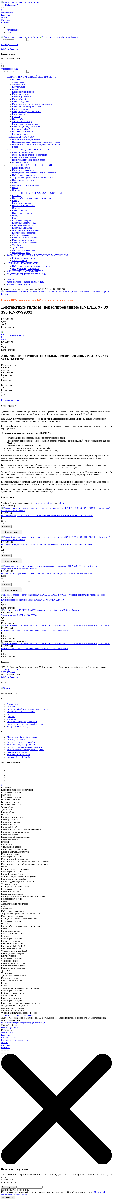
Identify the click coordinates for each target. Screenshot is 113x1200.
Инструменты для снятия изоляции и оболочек (34, 173)
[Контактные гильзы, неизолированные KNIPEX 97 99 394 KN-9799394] (56, 626)
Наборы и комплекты (17, 752)
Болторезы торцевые (22, 134)
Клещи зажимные (20, 109)
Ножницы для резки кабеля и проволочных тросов (36, 142)
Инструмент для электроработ (21, 742)
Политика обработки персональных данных (27, 709)
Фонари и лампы (20, 162)
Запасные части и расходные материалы (25, 749)
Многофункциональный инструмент (29, 155)
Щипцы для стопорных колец (26, 124)
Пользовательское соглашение (21, 711)
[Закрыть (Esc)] (2, 1050)
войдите (62, 503)
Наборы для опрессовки (23, 175)
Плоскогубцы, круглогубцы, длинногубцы (32, 198)
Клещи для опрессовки (23, 170)
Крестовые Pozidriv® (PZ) (24, 223)
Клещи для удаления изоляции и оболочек (32, 104)
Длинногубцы (18, 84)
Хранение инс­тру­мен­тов (18, 754)
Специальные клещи (22, 121)
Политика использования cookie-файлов (26, 724)
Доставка (5, 20)
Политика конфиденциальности (22, 721)
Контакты (5, 22)
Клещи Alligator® (20, 102)
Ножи (15, 187)
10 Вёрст (16, 693)
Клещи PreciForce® (21, 168)
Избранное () (26, 1023)
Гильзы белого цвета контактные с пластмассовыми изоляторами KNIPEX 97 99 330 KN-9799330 (47, 544)
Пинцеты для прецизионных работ (28, 160)
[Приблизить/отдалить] (8, 1050)
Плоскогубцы (18, 119)
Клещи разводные (20, 94)
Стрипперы (17, 190)
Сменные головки (20, 235)
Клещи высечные (20, 114)
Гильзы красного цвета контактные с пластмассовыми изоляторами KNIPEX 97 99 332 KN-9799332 (48, 573)
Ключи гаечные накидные (24, 238)
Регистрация (12, 30)
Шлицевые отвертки (22, 220)
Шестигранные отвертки (24, 233)
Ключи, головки (19, 210)
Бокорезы (16, 89)
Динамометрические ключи (25, 250)
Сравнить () (39, 1023)
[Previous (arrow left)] (2, 1053)
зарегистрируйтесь (44, 503)
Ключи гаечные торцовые (24, 240)
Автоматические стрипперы (25, 185)
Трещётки (16, 245)
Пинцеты (16, 215)
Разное (15, 218)
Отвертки (16, 208)
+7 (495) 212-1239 (9, 5)
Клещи (15, 182)
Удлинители (18, 247)
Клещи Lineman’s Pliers (23, 152)
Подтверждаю (8, 1197)
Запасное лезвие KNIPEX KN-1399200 (19, 615)
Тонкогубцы (18, 82)
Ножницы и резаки (16, 740)
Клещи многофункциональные (26, 111)
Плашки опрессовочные (23, 180)
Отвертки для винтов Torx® (25, 230)
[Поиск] (28, 40)
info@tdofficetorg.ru (10, 49)
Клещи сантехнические (23, 92)
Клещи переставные (21, 97)
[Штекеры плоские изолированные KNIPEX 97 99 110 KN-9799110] (56, 595)
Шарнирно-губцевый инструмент (22, 737)
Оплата (4, 18)
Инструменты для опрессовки (21, 744)
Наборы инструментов (22, 213)
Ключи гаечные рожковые (24, 242)
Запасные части (19, 260)
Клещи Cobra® (19, 99)
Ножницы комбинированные (26, 139)
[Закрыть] (56, 1164)
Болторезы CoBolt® (21, 129)
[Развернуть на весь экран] (5, 1050)
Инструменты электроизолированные (24, 747)
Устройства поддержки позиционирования (32, 178)
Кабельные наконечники (23, 258)
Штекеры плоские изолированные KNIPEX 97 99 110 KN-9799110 (32, 600)
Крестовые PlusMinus (22, 228)
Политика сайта (8, 1037)
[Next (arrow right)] (5, 1053)
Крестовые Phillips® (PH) (24, 225)
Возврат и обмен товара (18, 726)
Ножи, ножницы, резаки (23, 205)
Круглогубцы (18, 87)
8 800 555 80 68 (25, 1015)
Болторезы (17, 79)
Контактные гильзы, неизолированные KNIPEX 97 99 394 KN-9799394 (34, 630)
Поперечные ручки (21, 252)
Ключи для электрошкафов (24, 157)
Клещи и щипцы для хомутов (26, 126)
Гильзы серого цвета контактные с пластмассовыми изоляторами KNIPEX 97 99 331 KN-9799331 (47, 515)
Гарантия (5, 15)
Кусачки (16, 116)
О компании (7, 13)
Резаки (15, 147)
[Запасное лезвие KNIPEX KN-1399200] (56, 610)
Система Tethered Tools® (18, 757)
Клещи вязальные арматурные (26, 106)
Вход (9, 32)
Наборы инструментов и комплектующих (31, 266)
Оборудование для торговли (25, 268)
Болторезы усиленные (22, 131)
